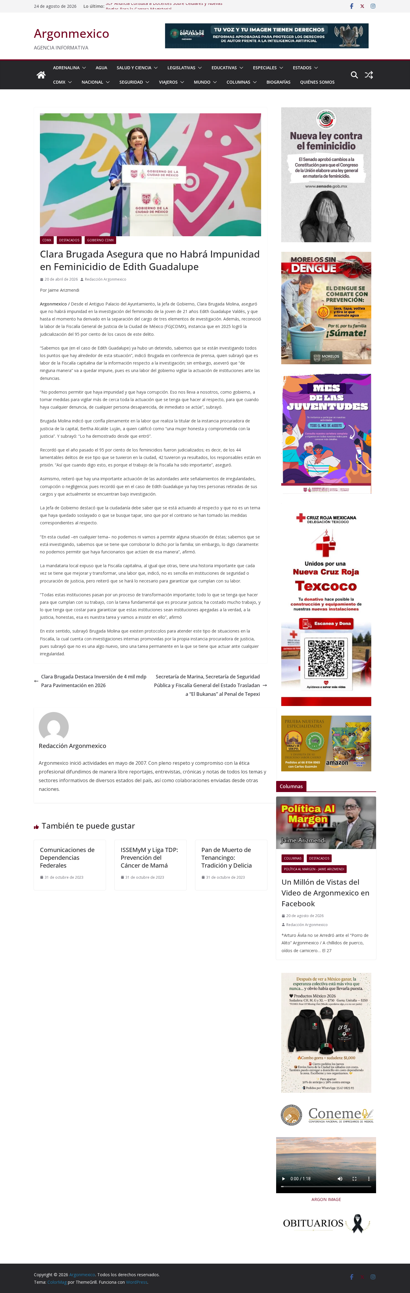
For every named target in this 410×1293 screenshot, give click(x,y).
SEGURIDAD (131, 82)
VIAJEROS (168, 82)
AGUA (101, 67)
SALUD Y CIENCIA (134, 67)
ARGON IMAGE (326, 1199)
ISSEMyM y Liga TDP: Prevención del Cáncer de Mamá (149, 857)
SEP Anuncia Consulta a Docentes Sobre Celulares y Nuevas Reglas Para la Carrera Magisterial (164, 9)
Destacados (69, 240)
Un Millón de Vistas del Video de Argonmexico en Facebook (325, 892)
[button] (83, 68)
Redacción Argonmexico (105, 279)
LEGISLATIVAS (181, 67)
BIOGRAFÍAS (279, 82)
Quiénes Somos (317, 82)
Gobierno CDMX (100, 240)
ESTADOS (302, 67)
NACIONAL (92, 82)
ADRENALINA (66, 67)
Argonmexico (71, 33)
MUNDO (202, 82)
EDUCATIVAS (224, 67)
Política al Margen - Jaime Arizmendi (314, 869)
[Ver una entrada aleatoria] (369, 75)
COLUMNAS (238, 82)
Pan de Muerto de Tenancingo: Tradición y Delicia (226, 857)
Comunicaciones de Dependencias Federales (67, 857)
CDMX (59, 82)
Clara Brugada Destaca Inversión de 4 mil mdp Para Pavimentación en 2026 (93, 681)
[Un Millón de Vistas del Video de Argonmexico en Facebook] (326, 823)
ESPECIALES (265, 67)
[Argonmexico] (41, 75)
